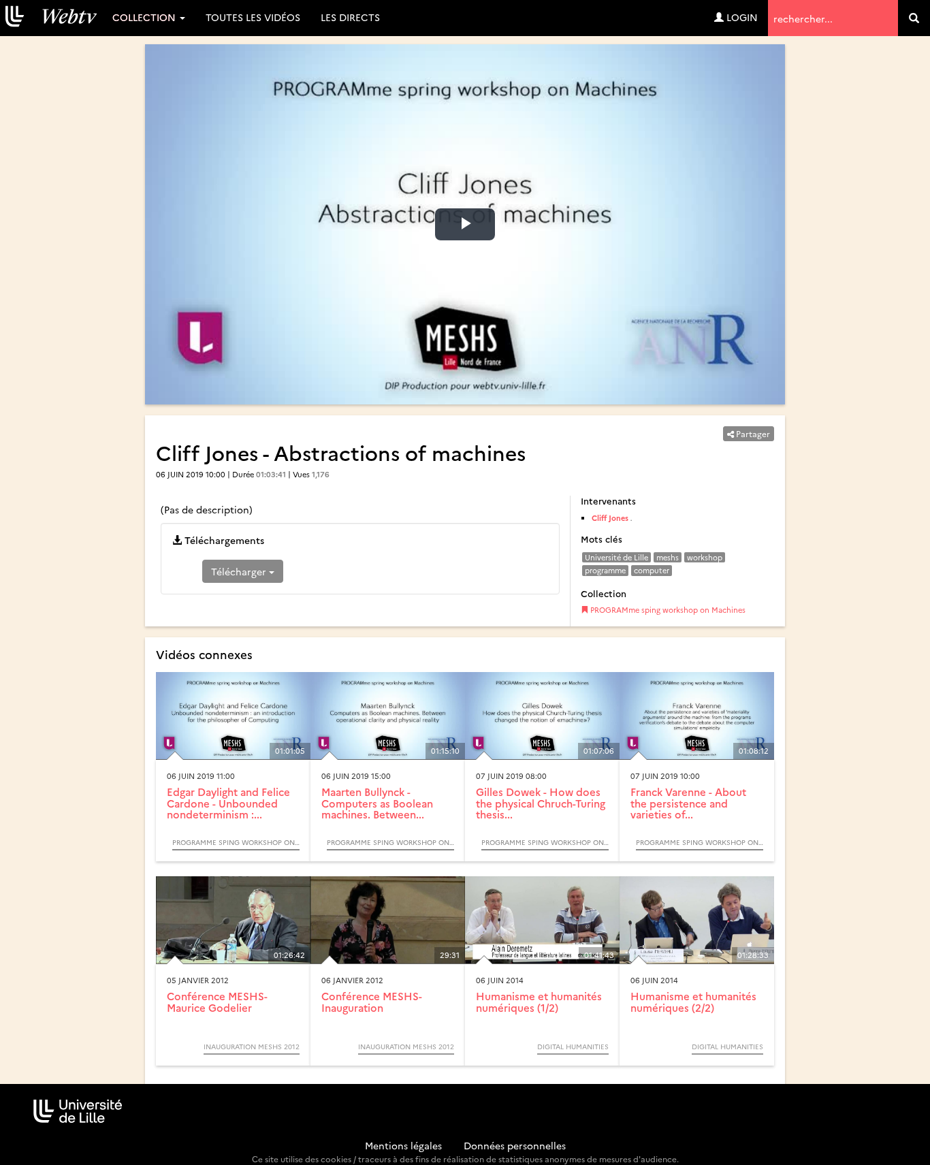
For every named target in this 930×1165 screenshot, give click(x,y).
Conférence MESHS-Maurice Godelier (217, 1002)
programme (605, 570)
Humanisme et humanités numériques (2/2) (693, 1002)
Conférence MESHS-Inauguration (371, 1002)
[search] (914, 18)
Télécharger (240, 571)
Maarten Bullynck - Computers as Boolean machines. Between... (377, 802)
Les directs (350, 17)
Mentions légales (403, 1145)
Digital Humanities (573, 1046)
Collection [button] (145, 17)
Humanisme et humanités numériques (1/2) (539, 1002)
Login (741, 17)
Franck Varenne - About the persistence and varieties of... (688, 802)
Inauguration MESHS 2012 (252, 1046)
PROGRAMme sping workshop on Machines (666, 610)
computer (651, 570)
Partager (752, 433)
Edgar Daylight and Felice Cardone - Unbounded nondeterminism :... (228, 802)
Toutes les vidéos (253, 17)
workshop (704, 557)
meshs (667, 557)
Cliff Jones (610, 518)
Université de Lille (616, 557)
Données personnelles (515, 1145)
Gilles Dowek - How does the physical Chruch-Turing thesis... (540, 802)
